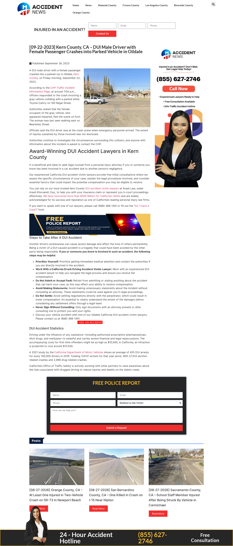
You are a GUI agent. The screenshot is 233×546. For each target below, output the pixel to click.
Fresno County (131, 5)
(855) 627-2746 (152, 538)
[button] (213, 4)
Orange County (81, 12)
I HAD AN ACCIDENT (90, 322)
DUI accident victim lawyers (102, 188)
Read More (98, 508)
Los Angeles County (157, 5)
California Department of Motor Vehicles (78, 352)
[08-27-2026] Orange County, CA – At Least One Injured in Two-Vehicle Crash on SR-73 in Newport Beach (56, 495)
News (88, 5)
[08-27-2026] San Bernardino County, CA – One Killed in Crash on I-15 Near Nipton (116, 495)
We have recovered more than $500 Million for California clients (81, 196)
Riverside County (183, 5)
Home (76, 5)
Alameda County (107, 5)
